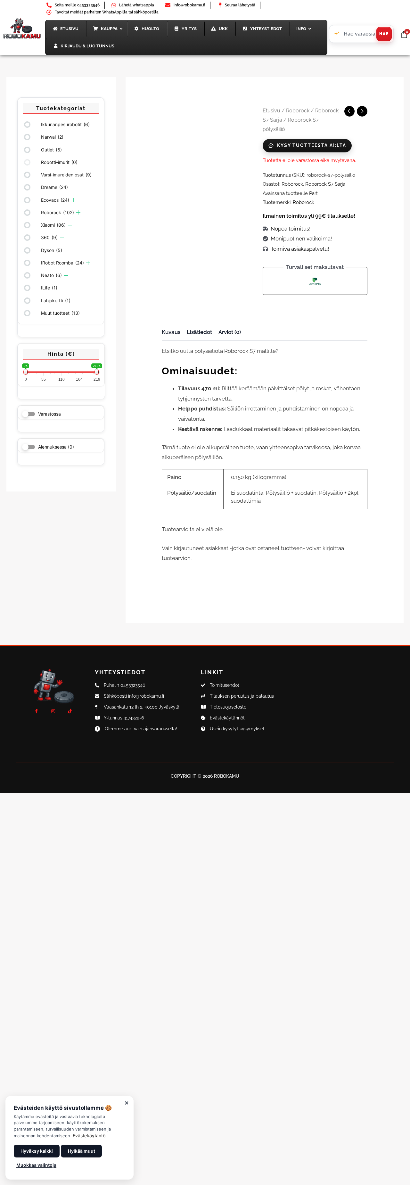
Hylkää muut (81, 1151)
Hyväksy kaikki (36, 1151)
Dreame (54, 187)
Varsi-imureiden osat (66, 174)
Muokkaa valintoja (36, 1165)
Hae (384, 34)
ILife (49, 287)
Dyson (51, 250)
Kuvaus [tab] (171, 332)
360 (49, 237)
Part (313, 193)
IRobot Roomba (62, 262)
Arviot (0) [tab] (229, 332)
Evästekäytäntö (89, 1135)
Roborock (57, 212)
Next (253, 238)
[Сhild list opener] (73, 200)
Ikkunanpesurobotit (65, 124)
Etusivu (271, 111)
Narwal (52, 137)
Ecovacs (55, 200)
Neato (51, 275)
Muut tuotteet (60, 313)
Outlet (51, 149)
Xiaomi (53, 225)
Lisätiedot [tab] (199, 332)
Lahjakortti (55, 300)
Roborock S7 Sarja (325, 184)
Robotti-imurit (59, 162)
